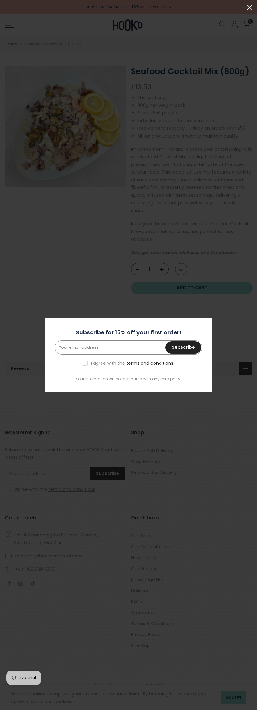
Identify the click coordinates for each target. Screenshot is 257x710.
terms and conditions (149, 363)
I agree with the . (132, 363)
